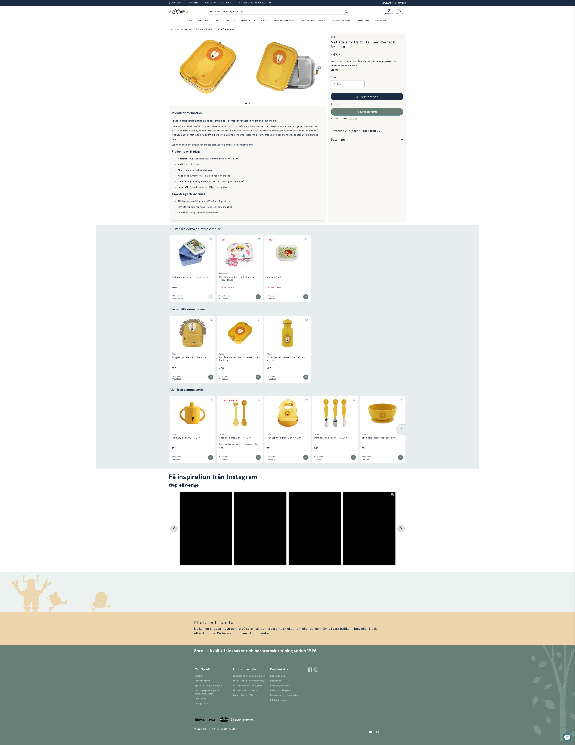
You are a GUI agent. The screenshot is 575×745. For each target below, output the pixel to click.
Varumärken (380, 21)
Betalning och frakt (281, 685)
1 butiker (225, 298)
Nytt (218, 21)
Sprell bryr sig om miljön (208, 685)
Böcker (264, 21)
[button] (246, 103)
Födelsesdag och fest (341, 21)
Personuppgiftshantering (284, 695)
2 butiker (177, 379)
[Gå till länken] (310, 670)
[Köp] (210, 296)
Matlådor (230, 29)
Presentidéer (363, 21)
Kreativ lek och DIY (243, 695)
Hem (171, 29)
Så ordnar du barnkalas (246, 690)
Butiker (199, 676)
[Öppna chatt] (567, 737)
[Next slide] (318, 68)
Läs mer (335, 70)
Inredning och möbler (284, 21)
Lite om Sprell (202, 681)
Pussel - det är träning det (247, 685)
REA (190, 21)
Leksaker (230, 21)
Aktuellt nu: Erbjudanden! (394, 3)
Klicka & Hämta (278, 700)
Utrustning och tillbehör (312, 21)
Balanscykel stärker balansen (249, 676)
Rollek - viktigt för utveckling (249, 681)
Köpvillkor (275, 681)
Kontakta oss (277, 676)
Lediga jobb (201, 703)
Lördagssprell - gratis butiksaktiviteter (207, 692)
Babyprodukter (248, 21)
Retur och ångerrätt (281, 690)
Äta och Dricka (214, 29)
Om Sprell (200, 698)
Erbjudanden (204, 21)
